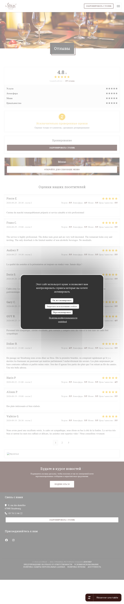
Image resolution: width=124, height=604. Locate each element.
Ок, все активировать (62, 300)
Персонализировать (62, 312)
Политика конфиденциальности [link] (63, 317)
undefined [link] (62, 321)
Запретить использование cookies (62, 306)
